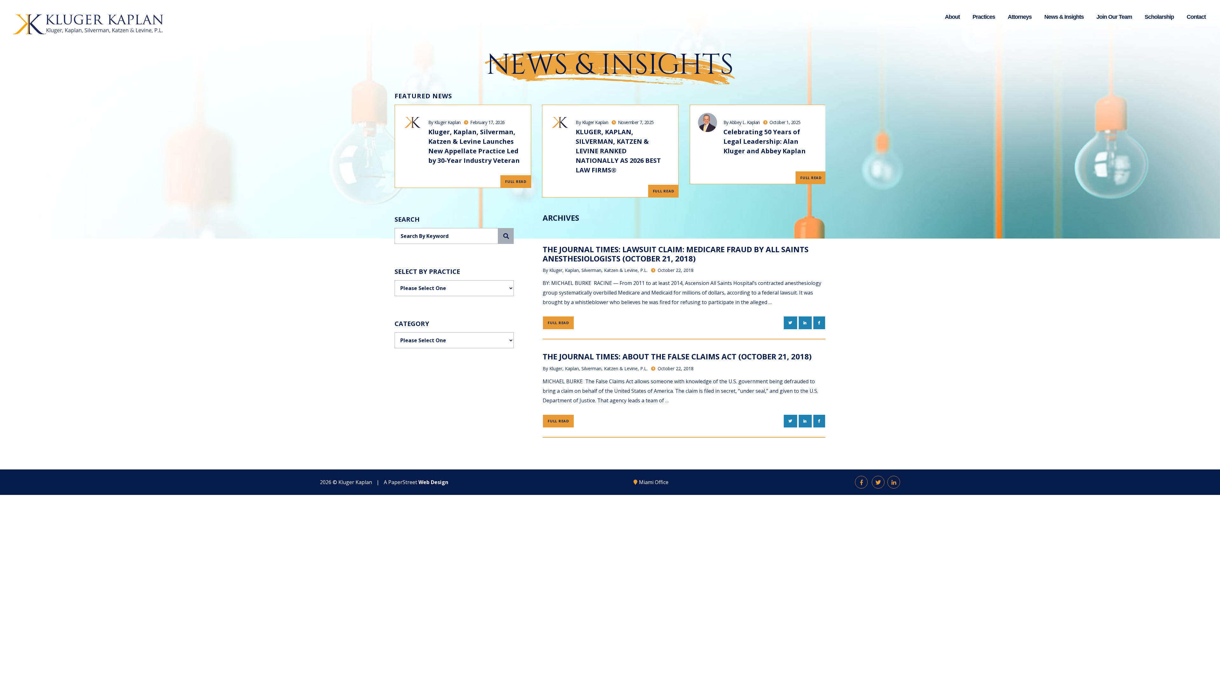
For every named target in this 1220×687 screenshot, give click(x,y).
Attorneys (1020, 17)
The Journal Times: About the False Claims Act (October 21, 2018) (677, 356)
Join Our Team (1114, 17)
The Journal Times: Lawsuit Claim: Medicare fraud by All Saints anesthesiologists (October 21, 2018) (676, 254)
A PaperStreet (416, 482)
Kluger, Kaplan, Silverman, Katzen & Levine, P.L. (598, 270)
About (952, 17)
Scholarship (1159, 17)
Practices (984, 17)
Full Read (515, 181)
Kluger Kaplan (355, 482)
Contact (1196, 17)
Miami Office (653, 482)
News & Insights (1064, 17)
